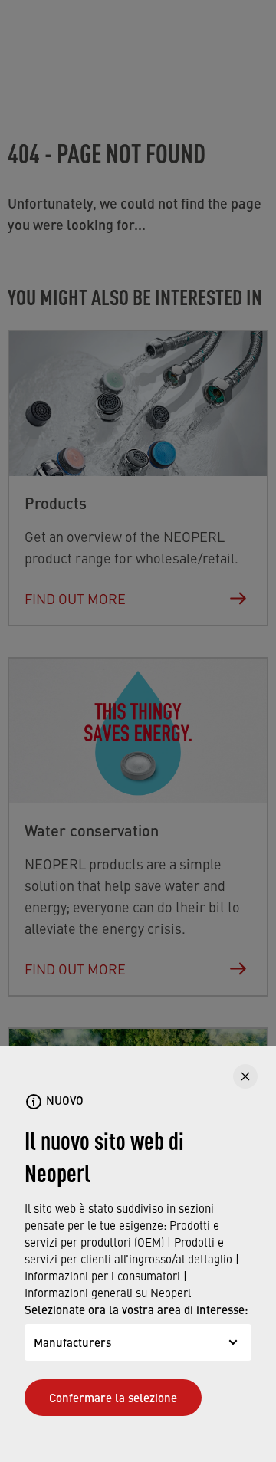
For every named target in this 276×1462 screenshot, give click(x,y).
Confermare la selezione (113, 1397)
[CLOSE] (245, 1076)
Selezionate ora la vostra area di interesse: (136, 1309)
